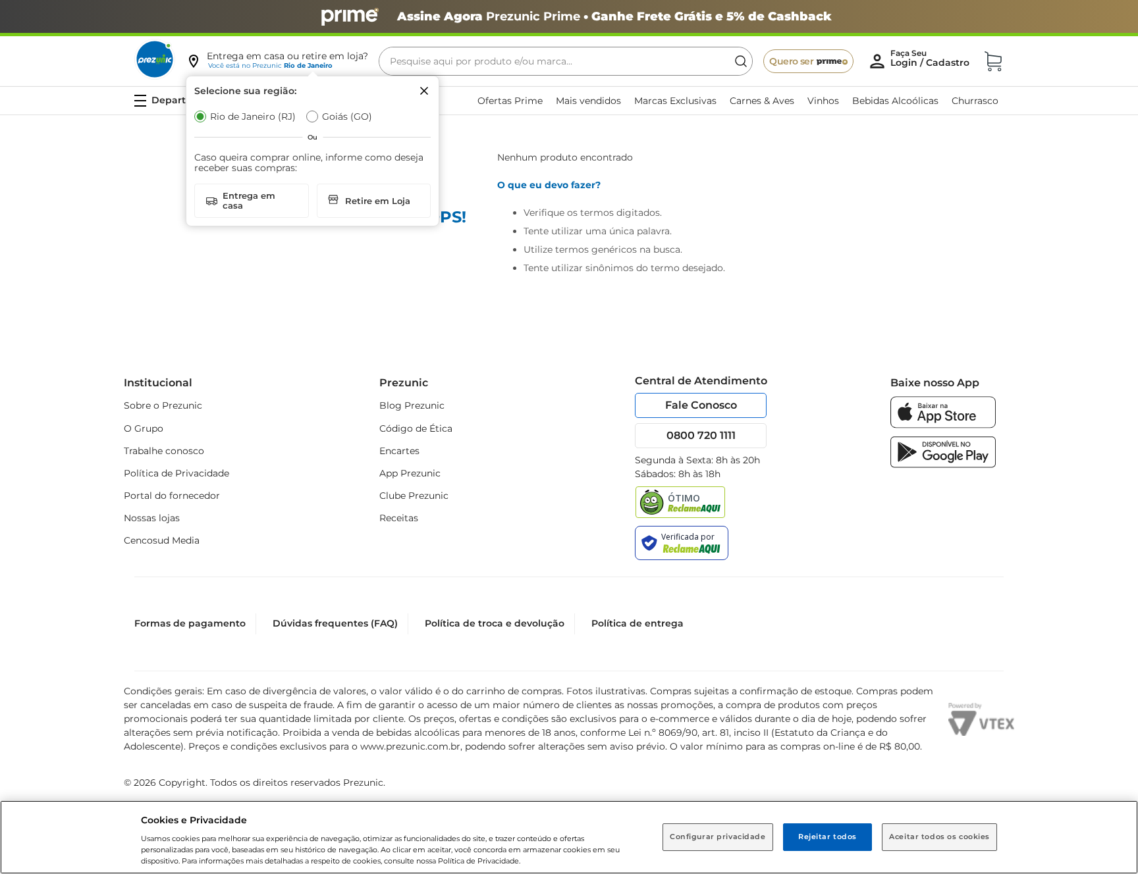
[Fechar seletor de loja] (424, 90)
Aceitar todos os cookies (939, 836)
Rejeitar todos (827, 836)
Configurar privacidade (718, 836)
